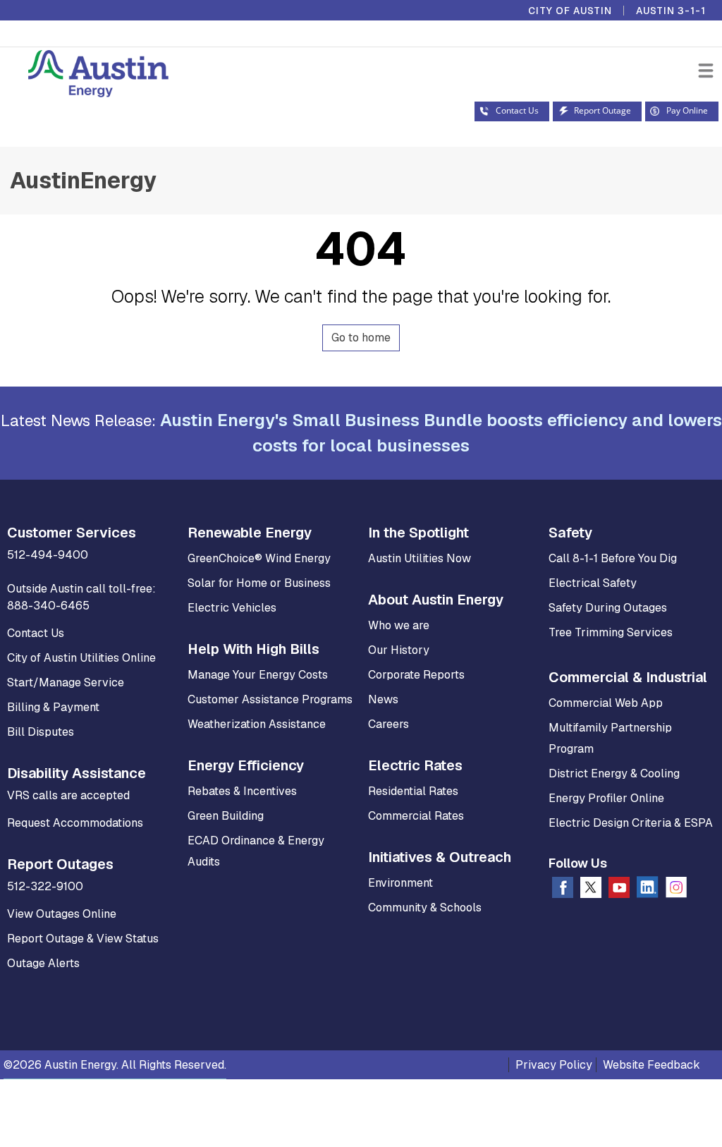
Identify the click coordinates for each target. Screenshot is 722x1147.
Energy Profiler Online (606, 798)
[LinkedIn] (648, 890)
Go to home (361, 337)
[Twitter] (590, 890)
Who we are (398, 625)
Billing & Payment (53, 707)
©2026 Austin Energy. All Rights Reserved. (115, 1064)
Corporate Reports (416, 674)
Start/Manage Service (65, 682)
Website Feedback (651, 1064)
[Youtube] (619, 890)
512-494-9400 (47, 554)
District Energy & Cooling (614, 773)
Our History (398, 650)
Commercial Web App (606, 703)
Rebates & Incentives (242, 791)
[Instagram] (676, 890)
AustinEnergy (83, 180)
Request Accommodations (75, 822)
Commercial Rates (416, 815)
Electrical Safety (593, 583)
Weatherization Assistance (257, 724)
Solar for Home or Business (259, 583)
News (383, 699)
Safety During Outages (608, 607)
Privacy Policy (553, 1064)
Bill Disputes (40, 731)
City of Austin (570, 10)
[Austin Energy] (84, 76)
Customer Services (71, 532)
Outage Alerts (43, 963)
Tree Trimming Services (611, 632)
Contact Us (35, 633)
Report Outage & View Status (83, 938)
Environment (400, 882)
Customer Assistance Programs (270, 699)
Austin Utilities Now (419, 558)
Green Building (226, 815)
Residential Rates (413, 791)
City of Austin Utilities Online (81, 657)
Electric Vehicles (232, 607)
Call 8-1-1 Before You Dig (613, 558)
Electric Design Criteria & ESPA (631, 822)
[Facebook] (562, 890)
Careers (388, 724)
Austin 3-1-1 (671, 10)
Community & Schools (425, 907)
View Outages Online (61, 913)
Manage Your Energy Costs (258, 674)
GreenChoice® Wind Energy (259, 558)
